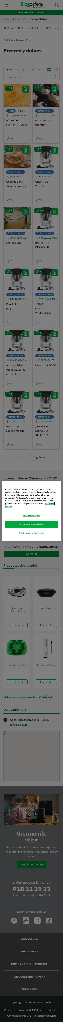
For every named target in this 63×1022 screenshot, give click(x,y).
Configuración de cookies (31, 533)
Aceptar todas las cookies (31, 524)
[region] (31, 511)
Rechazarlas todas (31, 516)
